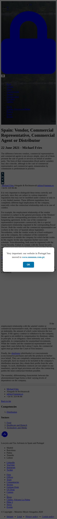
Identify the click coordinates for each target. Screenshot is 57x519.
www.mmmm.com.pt (33, 257)
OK (28, 264)
